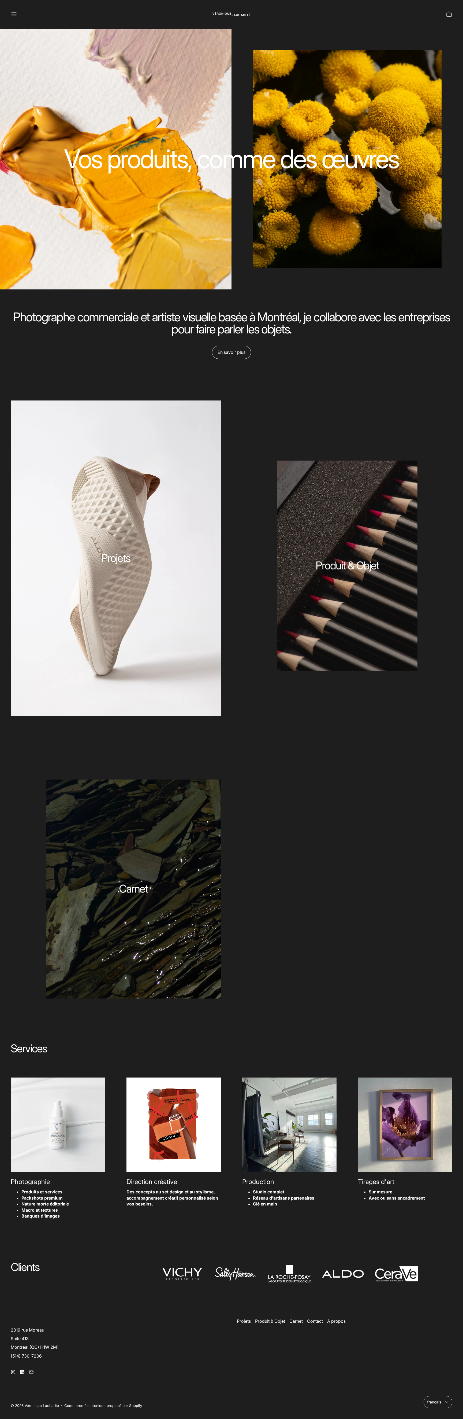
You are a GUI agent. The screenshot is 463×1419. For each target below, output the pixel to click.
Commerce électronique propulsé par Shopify (103, 1405)
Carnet (296, 1321)
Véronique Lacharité (42, 1405)
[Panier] (449, 14)
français (434, 1402)
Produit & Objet (270, 1321)
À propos (336, 1321)
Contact (315, 1321)
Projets (244, 1321)
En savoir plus (231, 352)
